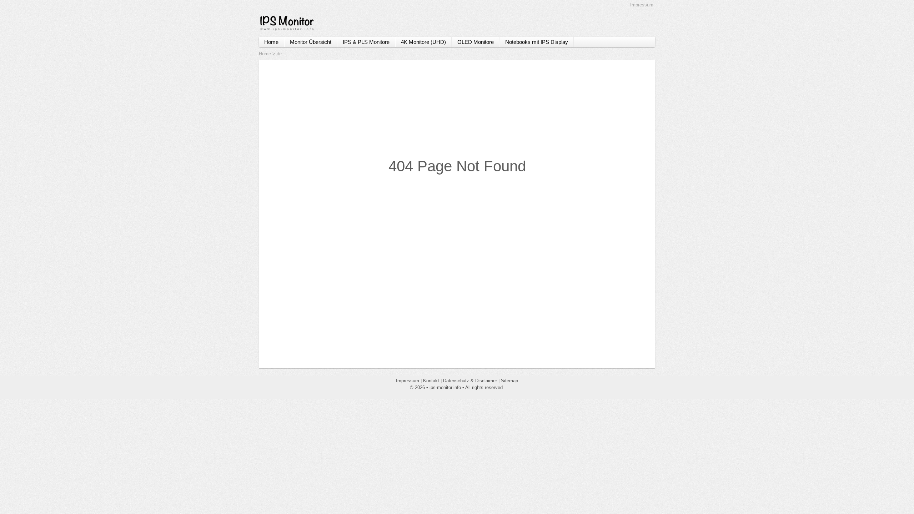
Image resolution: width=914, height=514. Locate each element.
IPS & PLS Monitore (366, 42)
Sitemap (509, 380)
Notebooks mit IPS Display (536, 42)
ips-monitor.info (445, 387)
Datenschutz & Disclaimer (470, 380)
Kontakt (431, 380)
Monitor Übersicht (310, 42)
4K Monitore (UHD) (423, 42)
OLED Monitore (475, 42)
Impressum (641, 4)
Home (271, 42)
